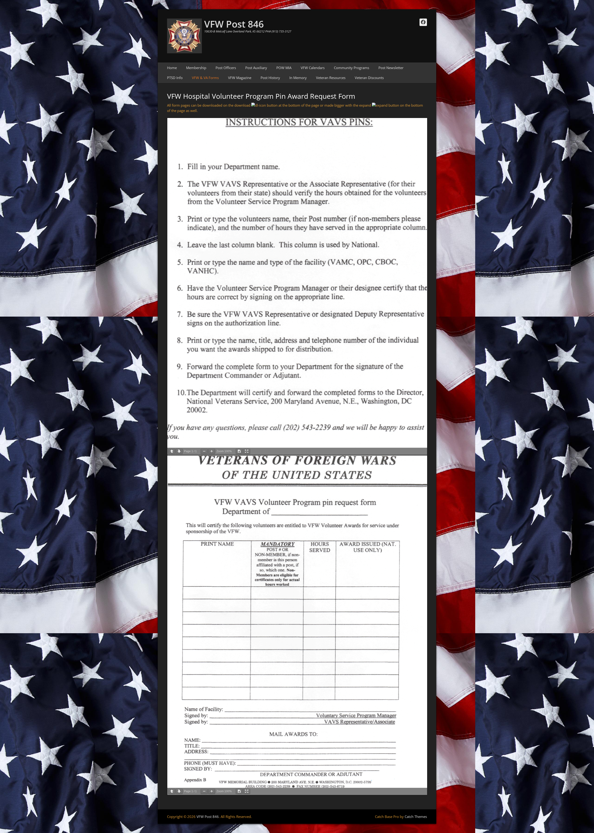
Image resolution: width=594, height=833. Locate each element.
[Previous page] (171, 451)
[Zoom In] (211, 451)
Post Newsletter (391, 67)
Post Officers (226, 67)
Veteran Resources (330, 77)
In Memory (298, 77)
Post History (270, 77)
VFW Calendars (313, 67)
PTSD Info (175, 77)
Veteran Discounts (369, 77)
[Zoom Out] (204, 451)
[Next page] (179, 451)
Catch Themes (416, 816)
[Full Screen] (246, 451)
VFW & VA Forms (205, 77)
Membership (196, 67)
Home (172, 67)
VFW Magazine (239, 77)
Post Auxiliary (256, 67)
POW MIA (283, 67)
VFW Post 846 (234, 24)
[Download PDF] (239, 451)
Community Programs (351, 67)
